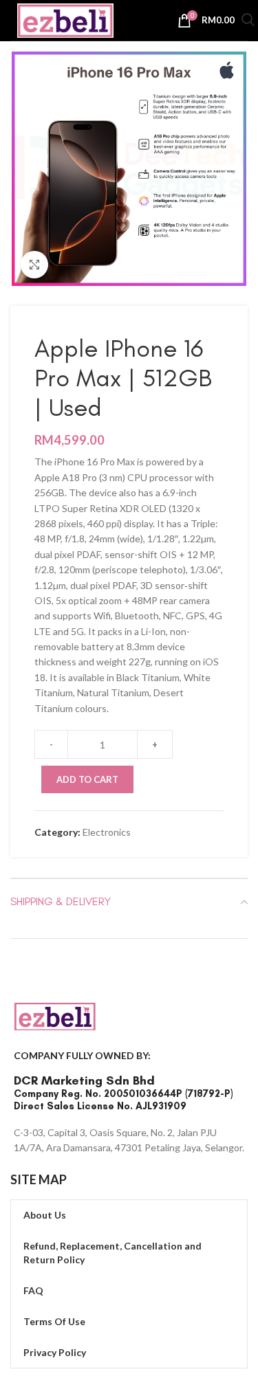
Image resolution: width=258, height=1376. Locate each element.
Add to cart (87, 779)
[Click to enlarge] (34, 264)
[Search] (248, 21)
